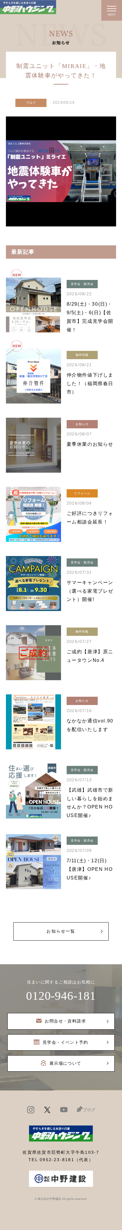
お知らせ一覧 (60, 931)
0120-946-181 (61, 995)
